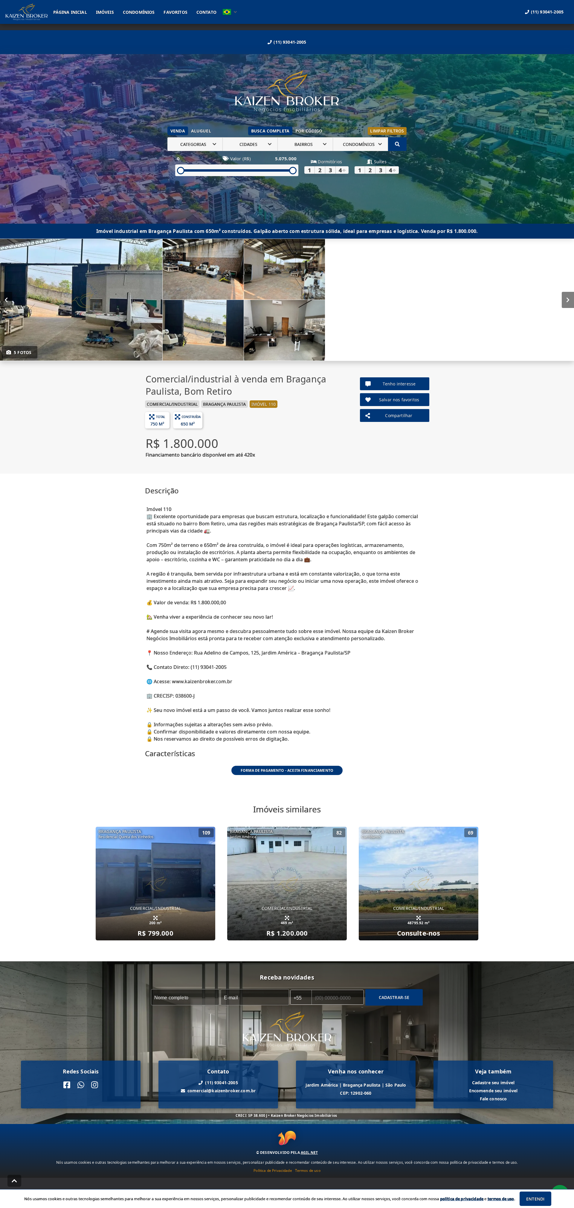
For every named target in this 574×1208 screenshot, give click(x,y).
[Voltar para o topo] (14, 1181)
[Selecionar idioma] (229, 12)
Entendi (535, 1199)
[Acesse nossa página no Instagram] (94, 1085)
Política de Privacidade (273, 1170)
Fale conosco (493, 1099)
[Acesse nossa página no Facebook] (66, 1085)
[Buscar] (397, 144)
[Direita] (568, 300)
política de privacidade (461, 1198)
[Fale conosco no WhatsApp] (80, 1085)
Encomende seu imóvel (493, 1090)
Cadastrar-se (394, 997)
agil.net (309, 1152)
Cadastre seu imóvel (493, 1082)
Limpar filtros (387, 131)
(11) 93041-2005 (290, 42)
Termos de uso (307, 1170)
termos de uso (501, 1198)
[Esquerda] (6, 300)
